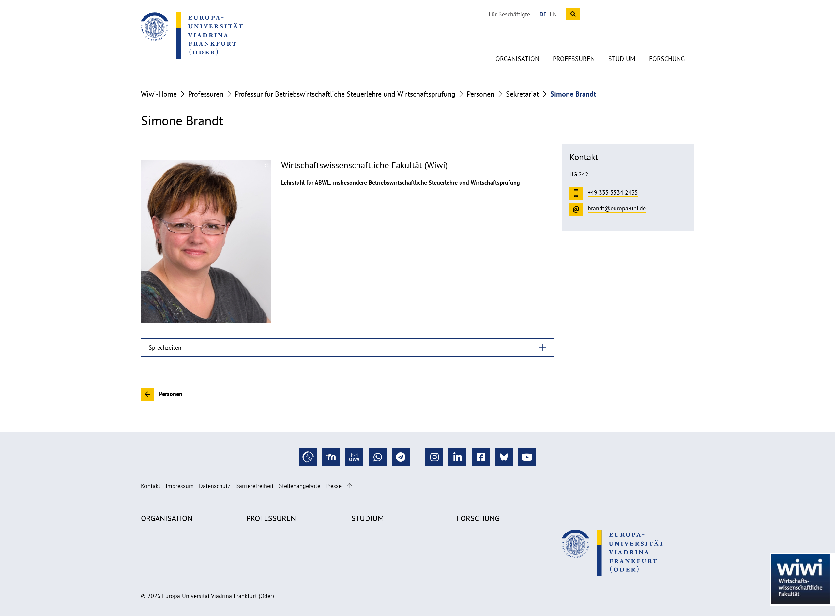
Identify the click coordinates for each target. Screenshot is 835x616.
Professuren (574, 58)
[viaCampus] (308, 457)
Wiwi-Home (159, 93)
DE (542, 14)
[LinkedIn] (457, 457)
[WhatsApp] (378, 457)
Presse (334, 485)
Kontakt (150, 485)
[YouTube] (527, 457)
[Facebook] (481, 457)
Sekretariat (522, 93)
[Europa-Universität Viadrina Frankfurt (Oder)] (192, 35)
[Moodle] (331, 457)
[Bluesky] (504, 457)
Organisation (517, 58)
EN (553, 14)
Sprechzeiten (165, 347)
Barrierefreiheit (254, 485)
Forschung (667, 58)
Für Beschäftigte (509, 14)
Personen (480, 93)
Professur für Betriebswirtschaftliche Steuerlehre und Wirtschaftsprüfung (345, 93)
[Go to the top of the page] (349, 485)
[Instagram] (434, 457)
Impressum (180, 485)
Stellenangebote (299, 485)
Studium (621, 58)
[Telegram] (401, 457)
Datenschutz (214, 485)
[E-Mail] (354, 457)
